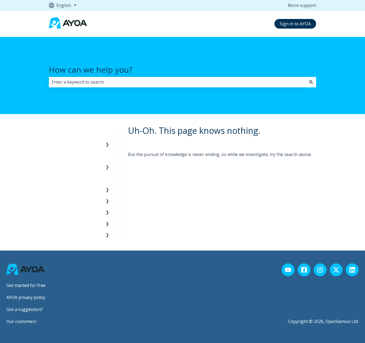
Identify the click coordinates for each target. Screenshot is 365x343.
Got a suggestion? (24, 309)
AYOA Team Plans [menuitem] (69, 155)
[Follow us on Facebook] (304, 269)
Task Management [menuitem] (71, 224)
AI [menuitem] (54, 201)
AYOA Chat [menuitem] (62, 178)
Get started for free (25, 285)
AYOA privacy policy (25, 297)
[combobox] (177, 82)
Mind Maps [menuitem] (63, 190)
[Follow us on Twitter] (336, 269)
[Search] (311, 82)
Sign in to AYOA (295, 24)
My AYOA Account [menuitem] (69, 144)
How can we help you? (90, 69)
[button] (107, 144)
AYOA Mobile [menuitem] (64, 167)
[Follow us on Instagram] (320, 269)
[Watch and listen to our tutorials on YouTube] (288, 269)
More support (302, 5)
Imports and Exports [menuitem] (72, 212)
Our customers (21, 321)
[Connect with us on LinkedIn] (352, 269)
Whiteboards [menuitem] (64, 235)
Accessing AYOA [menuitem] (67, 133)
